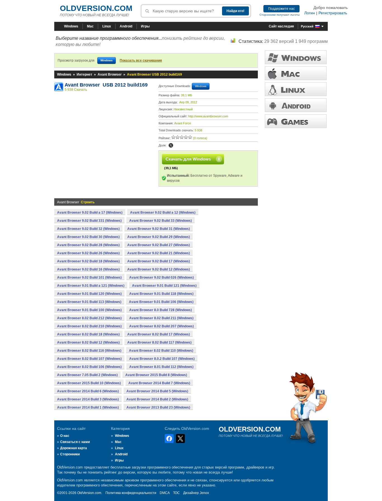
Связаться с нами (75, 442)
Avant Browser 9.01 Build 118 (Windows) (161, 294)
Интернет (84, 74)
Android (126, 26)
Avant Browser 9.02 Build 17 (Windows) (158, 261)
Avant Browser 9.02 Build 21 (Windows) (158, 253)
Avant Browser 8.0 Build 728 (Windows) (160, 310)
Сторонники (70, 454)
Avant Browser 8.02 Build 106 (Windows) (89, 367)
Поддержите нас (281, 9)
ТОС (176, 493)
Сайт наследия (281, 26)
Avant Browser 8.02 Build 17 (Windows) (158, 334)
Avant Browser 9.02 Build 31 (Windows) (158, 229)
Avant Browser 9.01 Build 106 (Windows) (161, 302)
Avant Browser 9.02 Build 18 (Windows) (88, 261)
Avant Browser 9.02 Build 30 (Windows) (88, 237)
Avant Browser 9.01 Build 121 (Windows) (164, 286)
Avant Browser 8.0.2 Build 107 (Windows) (162, 359)
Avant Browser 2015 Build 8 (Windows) (156, 375)
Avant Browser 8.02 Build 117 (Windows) (159, 342)
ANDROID (296, 105)
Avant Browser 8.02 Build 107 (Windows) (89, 359)
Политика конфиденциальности (130, 493)
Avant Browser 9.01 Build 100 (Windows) (89, 310)
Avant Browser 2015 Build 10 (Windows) (89, 383)
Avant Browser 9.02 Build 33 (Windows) (160, 221)
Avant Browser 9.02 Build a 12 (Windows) (162, 213)
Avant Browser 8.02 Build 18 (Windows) (88, 334)
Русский (307, 26)
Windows (71, 26)
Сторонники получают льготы (280, 14)
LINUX (296, 89)
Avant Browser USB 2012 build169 (106, 85)
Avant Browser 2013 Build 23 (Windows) (158, 407)
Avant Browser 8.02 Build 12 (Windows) (88, 342)
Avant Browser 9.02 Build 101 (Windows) (89, 277)
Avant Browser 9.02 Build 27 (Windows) (158, 245)
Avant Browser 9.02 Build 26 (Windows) (88, 253)
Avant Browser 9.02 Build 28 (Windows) (88, 245)
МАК (296, 73)
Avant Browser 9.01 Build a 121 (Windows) (90, 286)
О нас (64, 436)
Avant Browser (110, 74)
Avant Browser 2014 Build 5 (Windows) (157, 391)
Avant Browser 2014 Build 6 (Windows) (88, 391)
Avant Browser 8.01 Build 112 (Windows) (161, 367)
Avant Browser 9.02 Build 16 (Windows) (88, 269)
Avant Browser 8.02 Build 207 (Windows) (161, 326)
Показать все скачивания (141, 60)
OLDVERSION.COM (96, 8)
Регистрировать (333, 13)
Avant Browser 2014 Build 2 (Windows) (157, 399)
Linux (106, 26)
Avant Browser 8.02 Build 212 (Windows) (89, 318)
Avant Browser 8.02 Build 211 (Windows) (161, 318)
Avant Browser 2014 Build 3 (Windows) (88, 399)
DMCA (165, 493)
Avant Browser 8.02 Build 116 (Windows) (89, 351)
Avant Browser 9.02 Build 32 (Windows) (88, 229)
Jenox (204, 493)
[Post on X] (171, 145)
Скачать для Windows (188, 159)
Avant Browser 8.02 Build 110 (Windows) (161, 351)
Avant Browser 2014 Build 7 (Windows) (159, 383)
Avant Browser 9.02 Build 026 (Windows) (161, 277)
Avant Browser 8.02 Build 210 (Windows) (89, 326)
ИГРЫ (296, 121)
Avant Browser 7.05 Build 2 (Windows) (87, 375)
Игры (145, 26)
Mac (90, 26)
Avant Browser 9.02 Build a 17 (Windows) (89, 213)
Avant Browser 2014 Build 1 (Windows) (88, 407)
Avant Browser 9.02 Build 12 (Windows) (158, 269)
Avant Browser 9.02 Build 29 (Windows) (158, 237)
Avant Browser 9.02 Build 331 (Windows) (89, 221)
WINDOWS (296, 57)
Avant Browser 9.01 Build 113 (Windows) (89, 302)
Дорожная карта (73, 448)
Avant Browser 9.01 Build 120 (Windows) (89, 294)
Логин (309, 13)
